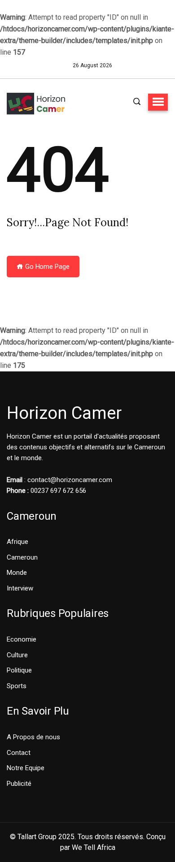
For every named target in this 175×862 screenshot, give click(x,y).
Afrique (17, 542)
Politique (19, 670)
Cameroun (22, 557)
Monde (17, 573)
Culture (17, 655)
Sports (16, 686)
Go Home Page (46, 267)
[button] (158, 102)
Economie (21, 639)
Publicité (19, 784)
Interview (20, 588)
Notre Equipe (25, 768)
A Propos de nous (33, 737)
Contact (19, 753)
